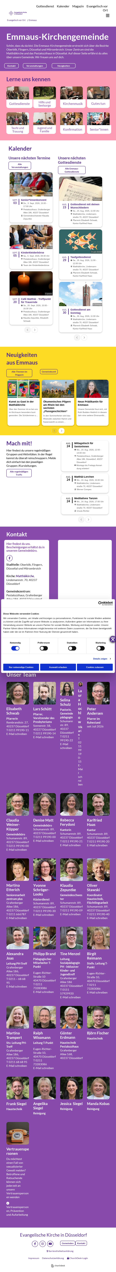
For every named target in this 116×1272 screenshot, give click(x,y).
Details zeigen (100, 659)
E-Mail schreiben (16, 733)
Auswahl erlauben (58, 667)
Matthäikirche (14, 53)
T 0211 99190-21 (71, 841)
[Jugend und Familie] (44, 118)
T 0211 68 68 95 (16, 1062)
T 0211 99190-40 (98, 914)
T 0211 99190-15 (79, 750)
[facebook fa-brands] (9, 558)
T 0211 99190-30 (44, 911)
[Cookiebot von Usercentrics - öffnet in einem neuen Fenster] (100, 603)
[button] (106, 16)
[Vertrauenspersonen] (17, 1133)
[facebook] (35, 1244)
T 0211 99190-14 (44, 733)
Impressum (33, 1258)
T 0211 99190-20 (98, 841)
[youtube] (50, 1244)
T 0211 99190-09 (71, 910)
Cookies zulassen (95, 667)
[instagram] (42, 1244)
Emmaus (33, 20)
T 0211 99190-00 (17, 845)
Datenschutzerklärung (53, 1258)
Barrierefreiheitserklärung (61, 1251)
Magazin (78, 6)
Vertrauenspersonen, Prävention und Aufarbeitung (17, 1210)
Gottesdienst (45, 6)
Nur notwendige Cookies (21, 667)
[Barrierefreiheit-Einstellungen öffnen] (113, 639)
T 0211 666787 (16, 914)
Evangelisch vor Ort (16, 20)
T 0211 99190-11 (17, 730)
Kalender (63, 6)
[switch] (44, 648)
